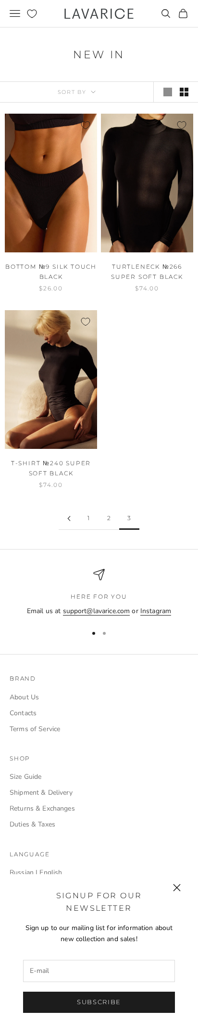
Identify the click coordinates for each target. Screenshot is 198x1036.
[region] (99, 592)
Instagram (155, 611)
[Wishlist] (32, 13)
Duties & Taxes (32, 824)
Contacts (23, 713)
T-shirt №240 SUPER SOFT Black (51, 467)
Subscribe (99, 1002)
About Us (24, 697)
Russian (22, 872)
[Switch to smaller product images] (184, 92)
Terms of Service (35, 729)
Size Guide (25, 776)
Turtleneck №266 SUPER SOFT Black (147, 271)
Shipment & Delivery (41, 792)
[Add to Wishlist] (85, 125)
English (50, 872)
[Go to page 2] (69, 518)
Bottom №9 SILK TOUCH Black (51, 271)
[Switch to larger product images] (167, 92)
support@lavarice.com (96, 611)
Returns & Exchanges (42, 808)
